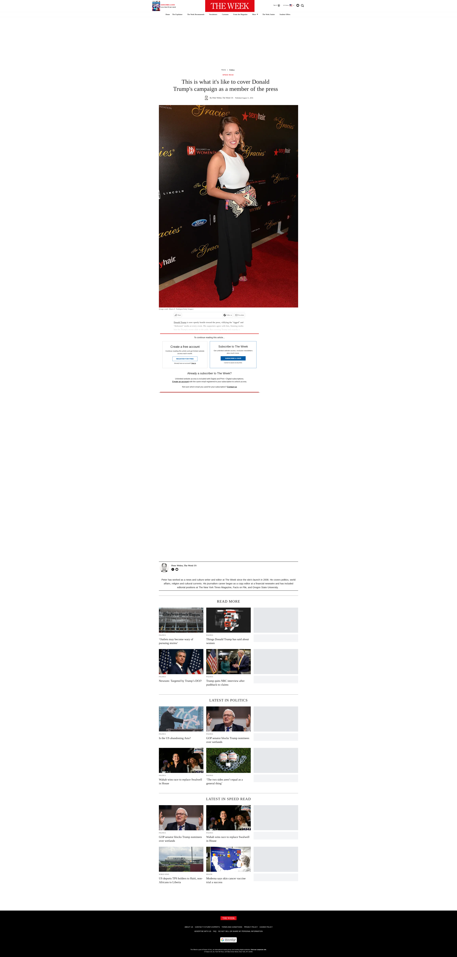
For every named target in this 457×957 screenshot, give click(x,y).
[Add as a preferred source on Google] (228, 939)
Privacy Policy (251, 927)
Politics (232, 70)
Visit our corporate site (258, 949)
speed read (228, 75)
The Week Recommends (195, 14)
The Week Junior (268, 14)
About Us (189, 927)
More (254, 14)
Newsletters (213, 14)
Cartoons (225, 14)
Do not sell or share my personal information (240, 931)
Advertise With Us (202, 931)
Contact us (232, 387)
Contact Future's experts (207, 927)
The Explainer (177, 14)
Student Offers (285, 14)
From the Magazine (240, 14)
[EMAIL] (177, 569)
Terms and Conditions (232, 927)
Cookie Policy (266, 927)
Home (223, 70)
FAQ (214, 931)
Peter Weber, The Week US (222, 98)
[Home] (167, 14)
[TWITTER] (173, 569)
